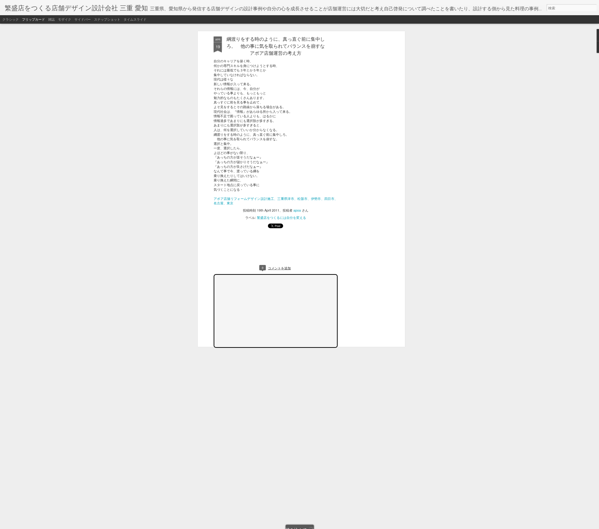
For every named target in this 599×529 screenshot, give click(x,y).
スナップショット (107, 19)
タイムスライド (135, 19)
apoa (297, 210)
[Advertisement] (363, 110)
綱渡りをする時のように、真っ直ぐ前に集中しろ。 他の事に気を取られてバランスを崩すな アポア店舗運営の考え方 (277, 45)
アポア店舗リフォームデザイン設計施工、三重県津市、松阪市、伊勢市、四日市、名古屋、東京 (276, 201)
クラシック (10, 19)
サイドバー (82, 19)
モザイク (64, 19)
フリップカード (33, 19)
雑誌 (51, 19)
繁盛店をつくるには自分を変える (281, 217)
